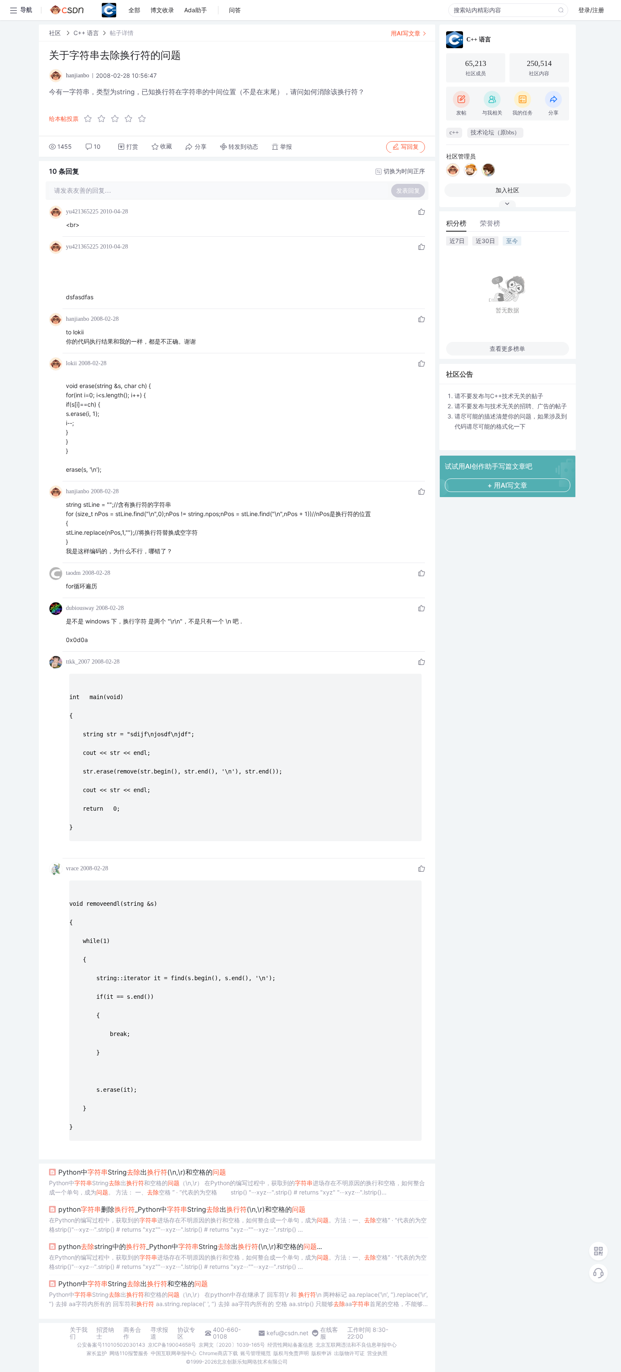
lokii (71, 363)
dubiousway (80, 608)
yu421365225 (82, 211)
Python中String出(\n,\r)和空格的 (142, 1172)
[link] (56, 32)
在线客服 (329, 1333)
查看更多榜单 (507, 348)
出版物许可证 (349, 1353)
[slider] (117, 119)
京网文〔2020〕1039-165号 (232, 1345)
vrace (72, 868)
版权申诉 (321, 1353)
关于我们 (78, 1333)
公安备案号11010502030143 (111, 1345)
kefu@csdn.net (287, 1333)
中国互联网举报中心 (173, 1353)
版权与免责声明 (291, 1353)
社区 (56, 32)
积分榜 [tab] (456, 223)
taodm (73, 573)
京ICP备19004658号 (172, 1345)
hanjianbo (77, 319)
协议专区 (186, 1333)
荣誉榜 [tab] (490, 223)
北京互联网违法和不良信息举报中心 (356, 1345)
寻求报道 (159, 1333)
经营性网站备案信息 (290, 1345)
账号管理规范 (255, 1353)
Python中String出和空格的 (133, 1283)
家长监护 (97, 1353)
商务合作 (132, 1333)
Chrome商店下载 (218, 1353)
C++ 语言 (86, 32)
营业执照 (377, 1353)
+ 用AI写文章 (507, 485)
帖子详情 (121, 32)
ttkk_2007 (78, 662)
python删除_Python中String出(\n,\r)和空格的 (181, 1209)
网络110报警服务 (128, 1353)
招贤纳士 (105, 1333)
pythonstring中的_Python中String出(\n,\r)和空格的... (190, 1246)
